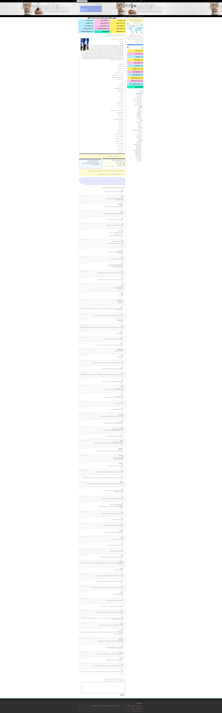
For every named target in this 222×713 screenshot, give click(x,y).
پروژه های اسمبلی (139, 95)
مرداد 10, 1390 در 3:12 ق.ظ (83, 652)
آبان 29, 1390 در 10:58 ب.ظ (83, 549)
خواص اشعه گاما (112, 180)
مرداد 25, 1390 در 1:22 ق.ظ (83, 604)
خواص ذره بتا (103, 180)
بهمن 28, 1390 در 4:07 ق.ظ (83, 502)
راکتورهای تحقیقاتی (103, 181)
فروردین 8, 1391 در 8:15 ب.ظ (83, 470)
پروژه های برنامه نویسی (139, 93)
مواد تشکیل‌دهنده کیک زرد (102, 184)
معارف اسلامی (139, 118)
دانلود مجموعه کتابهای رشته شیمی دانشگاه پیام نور (114, 156)
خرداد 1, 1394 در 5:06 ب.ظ (83, 223)
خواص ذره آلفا (107, 180)
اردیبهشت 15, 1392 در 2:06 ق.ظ (83, 331)
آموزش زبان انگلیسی (130, 705)
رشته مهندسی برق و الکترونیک (137, 144)
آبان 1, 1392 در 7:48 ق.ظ (82, 313)
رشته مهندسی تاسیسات (138, 145)
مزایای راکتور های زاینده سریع (113, 184)
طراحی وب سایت (139, 103)
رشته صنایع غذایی (139, 141)
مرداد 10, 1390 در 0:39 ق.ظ (83, 658)
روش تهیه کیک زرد (91, 181)
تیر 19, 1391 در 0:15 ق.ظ (82, 413)
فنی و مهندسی (141, 140)
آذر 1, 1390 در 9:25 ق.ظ (82, 543)
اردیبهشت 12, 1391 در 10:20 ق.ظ (84, 448)
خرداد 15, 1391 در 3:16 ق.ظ (83, 440)
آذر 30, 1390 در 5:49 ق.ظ (82, 529)
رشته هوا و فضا (139, 160)
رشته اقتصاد (139, 108)
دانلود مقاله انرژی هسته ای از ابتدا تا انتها (115, 34)
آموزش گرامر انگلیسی (138, 708)
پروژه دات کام (139, 711)
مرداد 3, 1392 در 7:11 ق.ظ (83, 325)
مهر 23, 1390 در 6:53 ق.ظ (83, 568)
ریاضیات (140, 126)
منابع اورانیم (107, 184)
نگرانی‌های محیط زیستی (95, 184)
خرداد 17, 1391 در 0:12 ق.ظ (83, 434)
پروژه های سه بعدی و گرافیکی (137, 99)
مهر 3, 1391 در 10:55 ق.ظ (83, 378)
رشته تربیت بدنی (139, 135)
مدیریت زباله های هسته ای (121, 184)
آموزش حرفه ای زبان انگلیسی (137, 705)
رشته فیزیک (110, 36)
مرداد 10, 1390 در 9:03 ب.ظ (83, 645)
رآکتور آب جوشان (93, 180)
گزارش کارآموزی (139, 137)
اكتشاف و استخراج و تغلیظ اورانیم (111, 177)
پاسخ (121, 193)
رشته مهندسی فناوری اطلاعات (137, 150)
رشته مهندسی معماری (138, 155)
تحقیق (140, 131)
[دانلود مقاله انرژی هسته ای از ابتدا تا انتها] (85, 50)
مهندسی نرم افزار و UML (138, 104)
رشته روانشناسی (139, 112)
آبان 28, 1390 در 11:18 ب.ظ (83, 555)
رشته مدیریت (139, 117)
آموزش (139, 50)
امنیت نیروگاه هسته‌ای (95, 177)
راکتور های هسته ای (117, 181)
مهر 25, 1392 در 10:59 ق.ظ (83, 319)
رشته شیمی (139, 123)
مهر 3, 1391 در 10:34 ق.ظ (83, 393)
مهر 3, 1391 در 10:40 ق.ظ (83, 385)
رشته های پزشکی (139, 136)
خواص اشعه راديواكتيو (117, 180)
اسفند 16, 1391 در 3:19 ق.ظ (83, 355)
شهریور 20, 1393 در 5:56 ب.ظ (83, 249)
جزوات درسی (139, 132)
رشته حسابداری (139, 109)
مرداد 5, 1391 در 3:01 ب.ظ (83, 401)
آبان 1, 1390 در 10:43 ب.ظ (83, 561)
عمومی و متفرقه (140, 127)
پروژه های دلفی (139, 98)
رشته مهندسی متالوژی (138, 154)
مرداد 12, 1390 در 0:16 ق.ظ (83, 616)
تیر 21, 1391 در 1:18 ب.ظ (82, 407)
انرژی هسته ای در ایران (83, 177)
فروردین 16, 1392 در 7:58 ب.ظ (83, 343)
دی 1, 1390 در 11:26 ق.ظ (82, 523)
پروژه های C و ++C (138, 94)
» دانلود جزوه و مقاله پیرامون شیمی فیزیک (93, 160)
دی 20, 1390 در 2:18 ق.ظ (82, 517)
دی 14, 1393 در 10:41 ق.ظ (83, 229)
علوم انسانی (141, 107)
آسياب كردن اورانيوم (118, 177)
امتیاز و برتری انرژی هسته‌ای (102, 177)
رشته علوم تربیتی (139, 116)
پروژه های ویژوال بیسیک (138, 102)
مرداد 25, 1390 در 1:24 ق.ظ (83, 598)
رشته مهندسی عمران (138, 149)
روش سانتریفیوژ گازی (86, 181)
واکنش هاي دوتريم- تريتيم (88, 184)
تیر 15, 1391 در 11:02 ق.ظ (83, 420)
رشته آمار (140, 121)
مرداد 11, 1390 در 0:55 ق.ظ (83, 629)
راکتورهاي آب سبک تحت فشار (110, 181)
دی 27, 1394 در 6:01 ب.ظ (82, 217)
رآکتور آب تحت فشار (98, 180)
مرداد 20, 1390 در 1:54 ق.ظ (83, 610)
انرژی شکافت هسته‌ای (89, 177)
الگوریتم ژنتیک (133, 708)
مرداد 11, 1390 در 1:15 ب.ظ (83, 623)
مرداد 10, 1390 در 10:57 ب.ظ (83, 638)
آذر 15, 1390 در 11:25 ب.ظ (83, 536)
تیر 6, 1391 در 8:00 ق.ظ (82, 427)
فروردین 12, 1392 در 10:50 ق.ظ (83, 349)
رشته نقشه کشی (139, 159)
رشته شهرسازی (139, 113)
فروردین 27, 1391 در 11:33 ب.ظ (83, 455)
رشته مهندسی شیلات (138, 146)
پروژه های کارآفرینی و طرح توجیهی (136, 130)
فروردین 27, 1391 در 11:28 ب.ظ (83, 463)
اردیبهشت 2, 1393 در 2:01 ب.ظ (83, 257)
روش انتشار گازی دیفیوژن (97, 181)
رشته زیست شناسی (138, 122)
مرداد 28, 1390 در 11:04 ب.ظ (83, 591)
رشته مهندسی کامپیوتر (138, 151)
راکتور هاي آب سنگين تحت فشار (86, 180)
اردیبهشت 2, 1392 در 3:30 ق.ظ (83, 337)
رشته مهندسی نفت (138, 158)
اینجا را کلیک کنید (137, 40)
